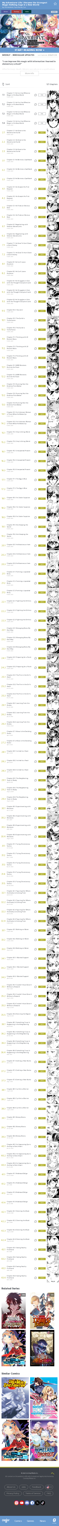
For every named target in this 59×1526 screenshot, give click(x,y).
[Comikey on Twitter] (37, 1502)
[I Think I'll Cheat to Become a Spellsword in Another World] (15, 1348)
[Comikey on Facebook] (32, 1502)
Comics (18, 1521)
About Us (11, 1487)
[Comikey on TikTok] (42, 1502)
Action (6, 11)
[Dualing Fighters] (43, 1310)
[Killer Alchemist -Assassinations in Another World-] (43, 1348)
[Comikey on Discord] (27, 1502)
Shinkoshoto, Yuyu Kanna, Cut (15, 7)
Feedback (36, 1487)
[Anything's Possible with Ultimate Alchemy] (15, 1310)
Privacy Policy (13, 1493)
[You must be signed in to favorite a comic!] (55, 3)
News (43, 1521)
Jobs (24, 1487)
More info (29, 73)
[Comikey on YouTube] (21, 1502)
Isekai (27, 11)
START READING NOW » (29, 50)
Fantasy (16, 11)
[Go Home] (6, 1519)
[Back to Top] (52, 1473)
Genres (30, 1521)
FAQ (49, 1493)
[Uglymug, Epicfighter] (15, 1398)
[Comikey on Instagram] (16, 1502)
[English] (49, 1487)
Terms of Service (33, 1493)
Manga (54, 12)
